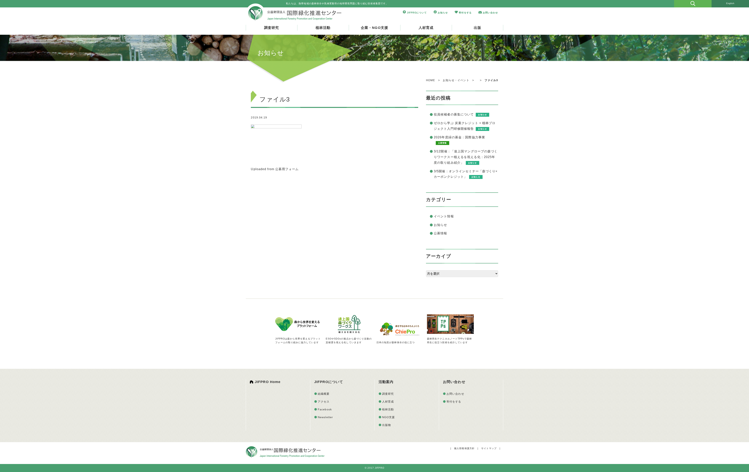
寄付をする (465, 12)
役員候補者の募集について (454, 114)
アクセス (323, 401)
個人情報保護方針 (464, 448)
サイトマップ (489, 448)
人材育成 (426, 28)
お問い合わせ (490, 12)
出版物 (386, 425)
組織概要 (323, 393)
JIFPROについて (417, 12)
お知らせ (443, 12)
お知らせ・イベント (456, 80)
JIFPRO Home (267, 382)
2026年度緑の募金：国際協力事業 (459, 137)
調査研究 (271, 28)
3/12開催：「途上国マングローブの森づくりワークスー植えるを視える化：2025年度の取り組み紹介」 (466, 157)
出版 (477, 28)
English (730, 3)
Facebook (325, 409)
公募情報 (440, 233)
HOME (430, 80)
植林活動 (323, 28)
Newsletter (325, 417)
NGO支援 (388, 417)
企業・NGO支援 (374, 28)
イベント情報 (444, 216)
